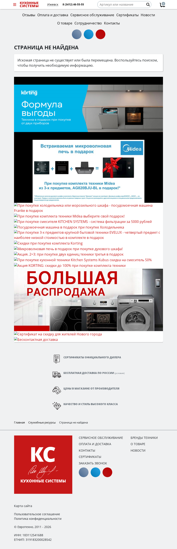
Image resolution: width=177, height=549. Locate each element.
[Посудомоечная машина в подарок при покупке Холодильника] (69, 226)
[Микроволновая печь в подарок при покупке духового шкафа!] (68, 248)
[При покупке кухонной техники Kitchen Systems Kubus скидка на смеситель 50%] (83, 259)
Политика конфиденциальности (38, 519)
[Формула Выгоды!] (88, 108)
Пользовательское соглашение (37, 514)
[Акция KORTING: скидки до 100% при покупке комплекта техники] (70, 265)
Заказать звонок (93, 463)
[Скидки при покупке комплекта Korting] (48, 242)
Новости (138, 450)
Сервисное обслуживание (101, 438)
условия (119, 373)
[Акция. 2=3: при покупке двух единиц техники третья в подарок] (68, 254)
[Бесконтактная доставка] (36, 339)
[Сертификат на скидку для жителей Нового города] (58, 333)
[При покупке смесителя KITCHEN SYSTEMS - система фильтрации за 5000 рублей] (83, 221)
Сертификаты (90, 457)
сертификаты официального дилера (92, 357)
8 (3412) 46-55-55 (73, 4)
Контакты (87, 450)
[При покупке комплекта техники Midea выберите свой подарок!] (69, 215)
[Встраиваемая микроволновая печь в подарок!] (88, 171)
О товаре (138, 444)
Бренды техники (144, 438)
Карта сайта (23, 506)
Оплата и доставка (95, 444)
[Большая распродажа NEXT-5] (88, 299)
